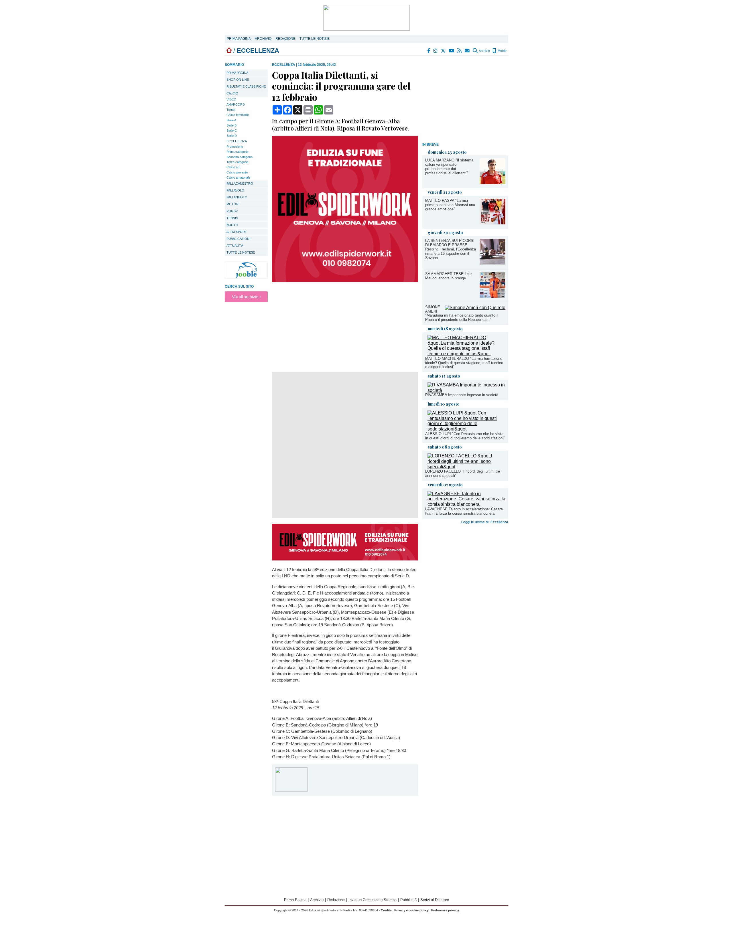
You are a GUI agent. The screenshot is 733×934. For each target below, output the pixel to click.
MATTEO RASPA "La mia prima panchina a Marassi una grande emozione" (450, 204)
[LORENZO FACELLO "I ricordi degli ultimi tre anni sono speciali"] (466, 466)
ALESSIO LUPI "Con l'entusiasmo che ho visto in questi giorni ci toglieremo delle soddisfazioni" (465, 436)
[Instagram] (435, 50)
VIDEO (231, 99)
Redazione (285, 39)
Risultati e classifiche (246, 86)
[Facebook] (429, 50)
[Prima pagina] (229, 50)
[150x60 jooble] (246, 277)
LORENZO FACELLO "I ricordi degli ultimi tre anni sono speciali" (462, 473)
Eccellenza (236, 141)
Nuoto (232, 225)
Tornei (230, 109)
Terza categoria (237, 162)
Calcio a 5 (233, 167)
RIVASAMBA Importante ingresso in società (461, 395)
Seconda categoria (239, 157)
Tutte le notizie (314, 39)
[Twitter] (443, 50)
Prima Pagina (239, 39)
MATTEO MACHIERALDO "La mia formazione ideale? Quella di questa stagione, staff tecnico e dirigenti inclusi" (464, 362)
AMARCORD (235, 104)
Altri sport (236, 232)
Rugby (232, 211)
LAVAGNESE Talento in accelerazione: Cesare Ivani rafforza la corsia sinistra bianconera (464, 511)
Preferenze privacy (445, 910)
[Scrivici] (467, 50)
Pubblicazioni (238, 238)
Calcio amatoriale (238, 177)
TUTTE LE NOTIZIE (240, 252)
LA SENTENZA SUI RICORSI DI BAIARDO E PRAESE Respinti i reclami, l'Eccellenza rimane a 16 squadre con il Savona (450, 249)
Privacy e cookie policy (411, 910)
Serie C (231, 130)
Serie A (231, 120)
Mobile (502, 50)
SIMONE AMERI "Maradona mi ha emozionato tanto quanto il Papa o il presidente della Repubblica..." (461, 313)
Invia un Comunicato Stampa (372, 900)
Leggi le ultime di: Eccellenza (484, 522)
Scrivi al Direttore (434, 900)
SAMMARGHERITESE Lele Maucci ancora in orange (448, 276)
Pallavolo (235, 190)
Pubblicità (408, 900)
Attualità (234, 245)
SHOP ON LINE (237, 79)
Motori (232, 204)
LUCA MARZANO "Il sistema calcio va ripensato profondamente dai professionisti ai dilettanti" (449, 166)
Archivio (263, 39)
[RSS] (459, 50)
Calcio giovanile (237, 172)
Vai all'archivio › (246, 296)
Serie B (231, 125)
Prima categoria (237, 151)
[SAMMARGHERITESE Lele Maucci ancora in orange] (492, 296)
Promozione (234, 146)
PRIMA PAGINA (237, 72)
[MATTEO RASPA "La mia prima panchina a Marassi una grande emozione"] (492, 222)
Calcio (232, 93)
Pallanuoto (236, 197)
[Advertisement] (465, 100)
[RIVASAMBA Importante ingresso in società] (466, 390)
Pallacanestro (239, 183)
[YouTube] (452, 50)
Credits (386, 910)
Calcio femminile (237, 114)
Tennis (232, 218)
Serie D (231, 135)
